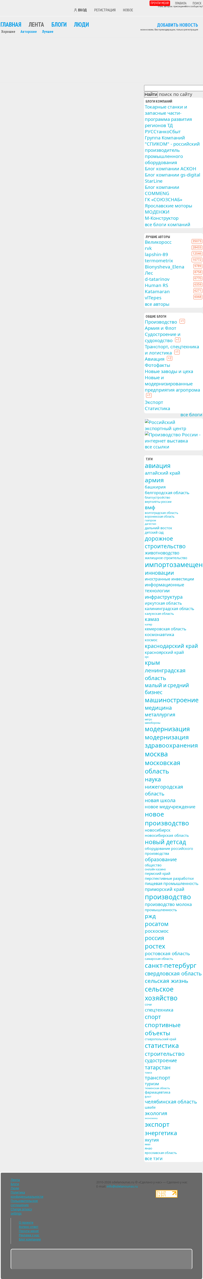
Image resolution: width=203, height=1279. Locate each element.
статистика (162, 1045)
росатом (157, 924)
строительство (164, 1053)
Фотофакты (157, 365)
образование (161, 859)
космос (151, 639)
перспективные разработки (169, 878)
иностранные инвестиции (169, 579)
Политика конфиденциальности (27, 1194)
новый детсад (165, 842)
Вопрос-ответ (28, 1227)
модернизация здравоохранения (171, 741)
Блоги (59, 24)
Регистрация (105, 9)
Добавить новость (177, 25)
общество (153, 865)
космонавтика (159, 634)
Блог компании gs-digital (172, 175)
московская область (162, 766)
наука (153, 779)
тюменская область (157, 1088)
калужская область (159, 613)
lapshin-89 (156, 254)
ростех (155, 946)
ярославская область (161, 1152)
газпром (150, 520)
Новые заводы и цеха (169, 371)
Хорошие (8, 31)
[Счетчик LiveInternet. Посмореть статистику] (167, 1196)
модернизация (167, 729)
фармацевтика (157, 1092)
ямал (148, 1144)
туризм (152, 1083)
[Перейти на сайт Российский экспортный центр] (173, 428)
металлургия (160, 714)
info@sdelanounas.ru (122, 1186)
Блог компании (30, 1239)
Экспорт (154, 402)
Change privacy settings (21, 1211)
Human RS (156, 285)
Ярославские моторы (168, 205)
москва (156, 753)
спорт (153, 1017)
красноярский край (164, 652)
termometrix (159, 260)
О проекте (26, 1222)
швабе (150, 1107)
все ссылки (157, 447)
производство (168, 896)
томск (148, 1072)
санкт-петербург (170, 965)
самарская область (159, 959)
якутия (152, 1140)
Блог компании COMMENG (162, 190)
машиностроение (172, 700)
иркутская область (163, 603)
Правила (180, 3)
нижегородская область (164, 790)
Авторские (29, 31)
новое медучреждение (170, 807)
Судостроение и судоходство (162, 337)
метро (148, 719)
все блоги (191, 414)
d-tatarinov (157, 279)
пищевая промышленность (172, 883)
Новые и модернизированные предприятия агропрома (172, 383)
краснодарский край (171, 645)
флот (148, 1096)
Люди (81, 24)
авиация (158, 465)
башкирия (155, 487)
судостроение (161, 1060)
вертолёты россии (158, 502)
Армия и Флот (160, 328)
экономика (151, 1118)
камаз (152, 619)
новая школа (160, 800)
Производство (161, 322)
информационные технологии (164, 588)
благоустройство (157, 497)
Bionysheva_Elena (164, 267)
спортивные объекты (163, 1029)
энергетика (161, 1133)
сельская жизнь (166, 981)
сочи (148, 1004)
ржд (150, 916)
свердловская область (173, 973)
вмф (150, 507)
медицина (158, 707)
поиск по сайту (175, 94)
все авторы (157, 304)
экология (156, 1113)
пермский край (157, 873)
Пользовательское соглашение (24, 1203)
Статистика (157, 408)
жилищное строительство (166, 558)
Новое (128, 9)
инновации (159, 572)
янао (148, 1148)
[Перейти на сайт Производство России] (173, 441)
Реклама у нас (29, 1235)
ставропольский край (160, 1039)
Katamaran (157, 291)
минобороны (152, 723)
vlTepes (153, 297)
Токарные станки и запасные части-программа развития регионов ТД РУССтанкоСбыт (168, 119)
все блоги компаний (167, 224)
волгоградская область (161, 513)
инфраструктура (164, 597)
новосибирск (158, 830)
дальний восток (158, 528)
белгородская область (167, 492)
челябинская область (171, 1101)
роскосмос (157, 931)
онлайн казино (155, 869)
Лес (149, 273)
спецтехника (159, 1010)
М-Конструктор (161, 218)
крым (152, 662)
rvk (148, 248)
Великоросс (158, 242)
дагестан (150, 524)
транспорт (157, 1077)
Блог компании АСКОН (170, 168)
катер (148, 624)
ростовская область (167, 953)
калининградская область (169, 608)
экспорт (157, 1124)
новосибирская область (167, 835)
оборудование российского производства (169, 851)
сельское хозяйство (161, 993)
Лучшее (47, 31)
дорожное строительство (165, 542)
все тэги (154, 1158)
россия (154, 938)
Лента (36, 24)
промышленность (161, 909)
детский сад (154, 532)
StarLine (153, 181)
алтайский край (162, 473)
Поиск (197, 3)
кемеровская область (165, 629)
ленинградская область (165, 674)
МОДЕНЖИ (157, 212)
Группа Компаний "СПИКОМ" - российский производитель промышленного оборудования (172, 149)
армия (154, 480)
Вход (82, 10)
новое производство (167, 818)
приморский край (164, 889)
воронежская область (160, 516)
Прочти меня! (160, 3)
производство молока (168, 904)
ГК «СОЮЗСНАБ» (163, 199)
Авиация (154, 359)
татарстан (158, 1067)
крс (147, 657)
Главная (10, 24)
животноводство (162, 553)
